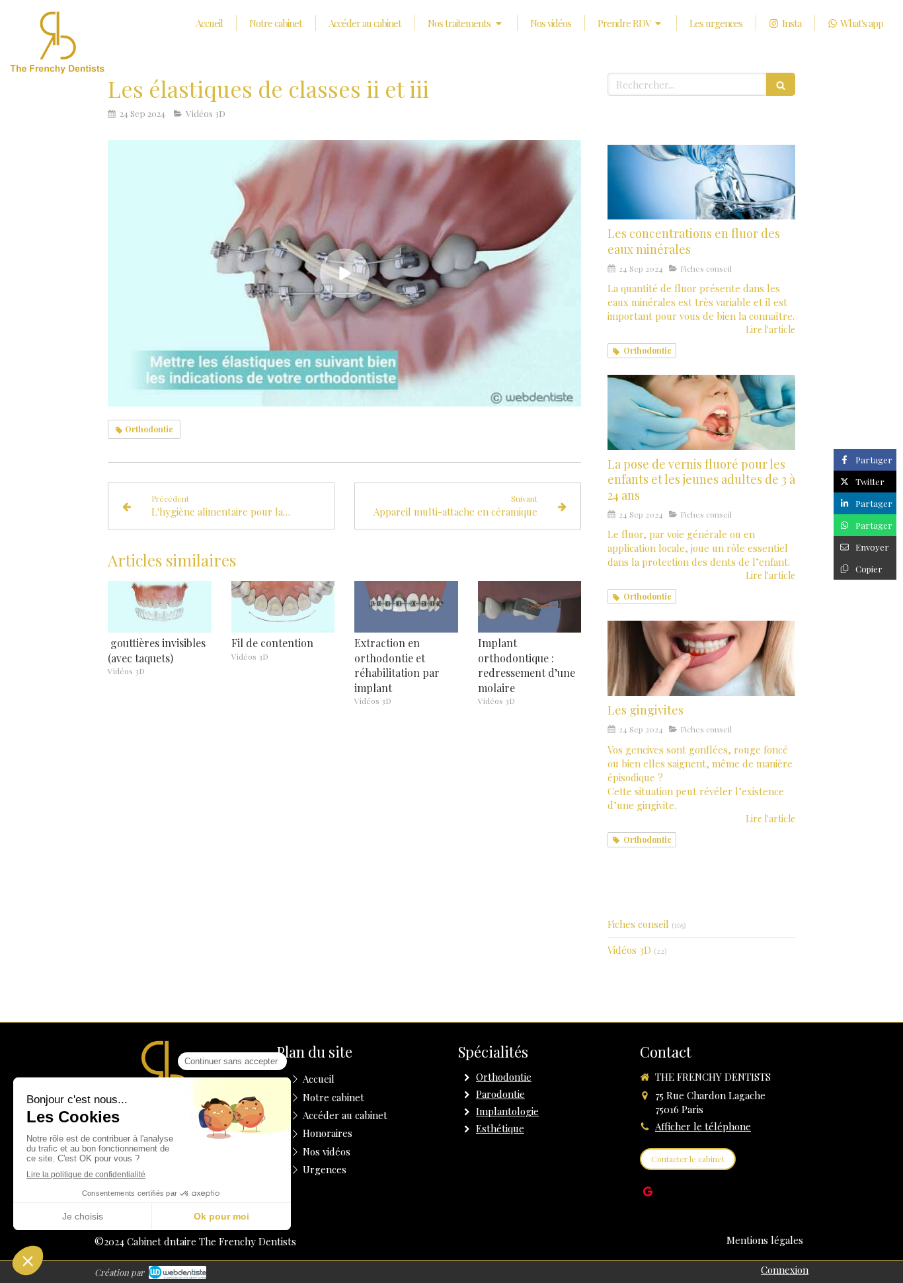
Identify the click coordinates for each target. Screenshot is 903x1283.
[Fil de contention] (283, 607)
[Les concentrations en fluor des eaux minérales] (701, 182)
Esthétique (500, 1128)
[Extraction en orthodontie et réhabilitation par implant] (406, 607)
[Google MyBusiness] (647, 1194)
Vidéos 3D (629, 949)
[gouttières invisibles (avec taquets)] (160, 607)
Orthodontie (503, 1076)
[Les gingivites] (701, 658)
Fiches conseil (638, 924)
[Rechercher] (780, 84)
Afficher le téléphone (703, 1126)
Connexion (784, 1269)
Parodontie (500, 1094)
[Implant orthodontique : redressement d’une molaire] (530, 607)
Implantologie (507, 1111)
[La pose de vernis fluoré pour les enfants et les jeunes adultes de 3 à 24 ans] (701, 412)
